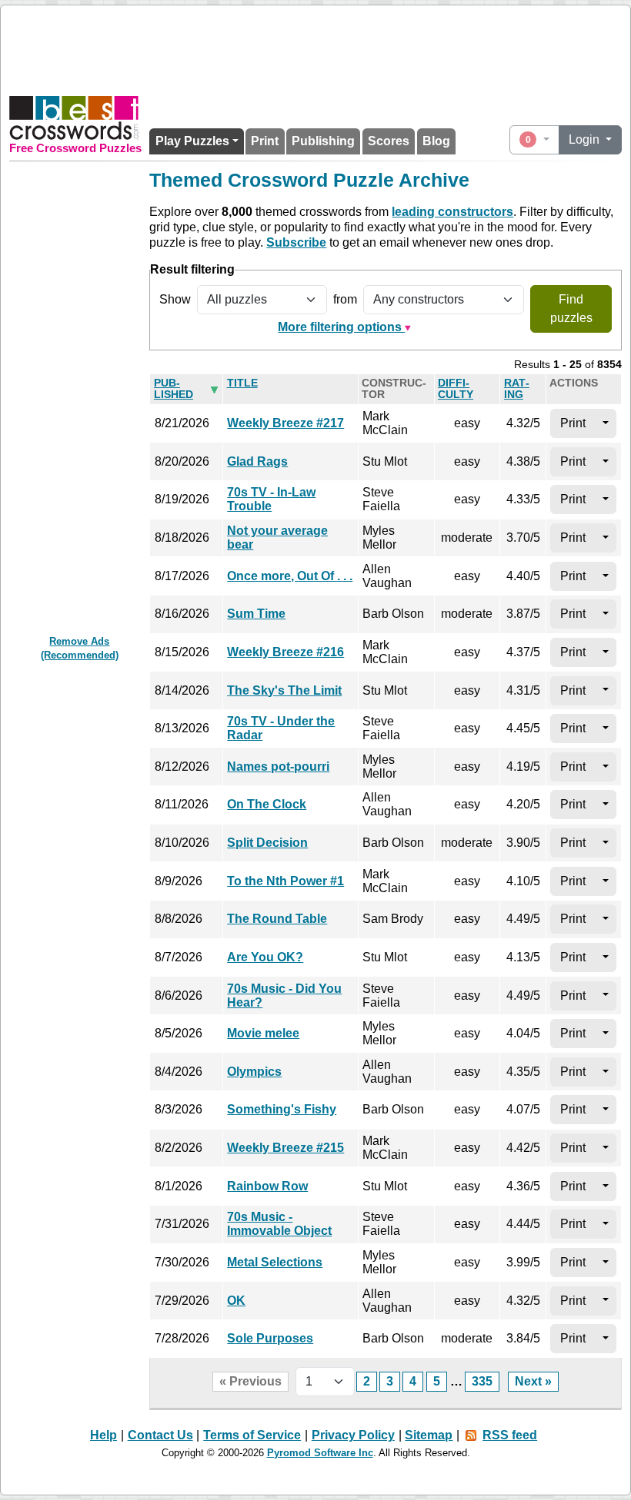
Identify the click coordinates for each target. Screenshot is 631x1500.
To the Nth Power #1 (285, 881)
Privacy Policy (353, 1435)
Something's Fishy (281, 1109)
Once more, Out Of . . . (289, 575)
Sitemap (428, 1435)
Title (242, 383)
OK (236, 1300)
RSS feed (509, 1435)
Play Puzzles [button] (192, 141)
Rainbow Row (267, 1186)
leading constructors (452, 211)
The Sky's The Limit (284, 690)
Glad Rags (257, 461)
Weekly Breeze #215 (285, 1147)
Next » (533, 1381)
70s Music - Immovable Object (279, 1223)
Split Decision (267, 842)
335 (482, 1381)
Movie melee (263, 1033)
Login (586, 139)
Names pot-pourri (278, 766)
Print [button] (573, 423)
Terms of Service (252, 1435)
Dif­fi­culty (455, 388)
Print (265, 141)
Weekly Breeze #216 (285, 652)
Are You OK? (265, 957)
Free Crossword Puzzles (75, 148)
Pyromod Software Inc (320, 1453)
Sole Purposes (270, 1338)
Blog (436, 141)
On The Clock (266, 804)
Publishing (323, 141)
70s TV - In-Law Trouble (271, 499)
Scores (388, 141)
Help (103, 1435)
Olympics (254, 1071)
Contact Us (160, 1435)
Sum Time (256, 613)
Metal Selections (274, 1262)
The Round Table (277, 918)
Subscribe (296, 242)
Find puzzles (571, 308)
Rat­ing (516, 388)
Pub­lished (173, 388)
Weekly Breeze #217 (285, 423)
